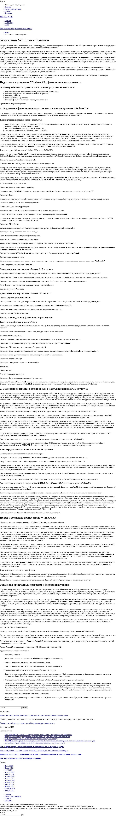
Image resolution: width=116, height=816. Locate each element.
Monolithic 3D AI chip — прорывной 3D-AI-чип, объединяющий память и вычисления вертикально (40, 754)
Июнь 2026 (9, 768)
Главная (8, 7)
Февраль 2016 (10, 788)
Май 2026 (8, 770)
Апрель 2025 (9, 778)
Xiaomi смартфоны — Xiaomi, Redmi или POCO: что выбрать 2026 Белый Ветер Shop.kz (34, 751)
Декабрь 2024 (10, 780)
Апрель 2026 (9, 772)
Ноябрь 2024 (9, 782)
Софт (7, 25)
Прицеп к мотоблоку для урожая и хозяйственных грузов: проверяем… (27, 723)
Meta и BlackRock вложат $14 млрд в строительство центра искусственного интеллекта (34, 715)
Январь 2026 (9, 774)
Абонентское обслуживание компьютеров (16, 29)
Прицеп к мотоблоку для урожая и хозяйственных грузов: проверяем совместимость (37, 737)
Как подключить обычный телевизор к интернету (20, 758)
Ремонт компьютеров (13, 9)
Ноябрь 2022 (9, 786)
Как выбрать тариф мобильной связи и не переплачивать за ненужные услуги (35, 743)
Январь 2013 (9, 790)
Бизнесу (8, 11)
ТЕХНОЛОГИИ (6, 17)
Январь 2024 (9, 784)
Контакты (8, 13)
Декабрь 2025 (10, 776)
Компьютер (9, 23)
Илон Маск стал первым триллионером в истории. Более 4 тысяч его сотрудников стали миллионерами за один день (50, 741)
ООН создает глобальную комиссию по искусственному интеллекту (31, 739)
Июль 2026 (9, 766)
